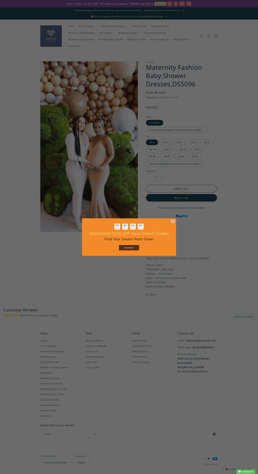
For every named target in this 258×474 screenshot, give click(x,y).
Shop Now (129, 248)
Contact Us (247, 472)
